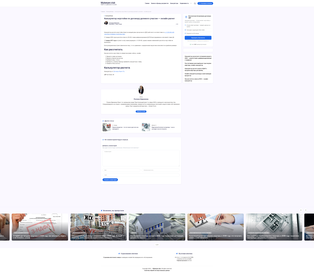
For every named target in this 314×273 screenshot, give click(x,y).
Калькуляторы (109, 11)
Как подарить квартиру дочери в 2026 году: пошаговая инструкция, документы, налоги (98, 237)
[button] (195, 3)
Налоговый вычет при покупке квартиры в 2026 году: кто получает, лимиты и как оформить (156, 237)
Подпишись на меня (141, 111)
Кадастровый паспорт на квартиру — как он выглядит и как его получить (163, 128)
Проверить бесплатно (198, 38)
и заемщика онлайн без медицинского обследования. (128, 257)
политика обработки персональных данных (157, 270)
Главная (103, 11)
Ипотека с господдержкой (184, 257)
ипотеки (184, 260)
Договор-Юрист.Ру (119, 71)
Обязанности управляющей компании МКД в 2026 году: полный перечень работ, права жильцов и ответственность (38, 237)
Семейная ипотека (184, 259)
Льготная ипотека (185, 254)
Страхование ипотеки (129, 254)
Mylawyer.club (108, 2)
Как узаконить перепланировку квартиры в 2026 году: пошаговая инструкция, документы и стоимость (214, 237)
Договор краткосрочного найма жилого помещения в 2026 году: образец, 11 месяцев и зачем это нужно (272, 237)
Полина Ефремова (114, 23)
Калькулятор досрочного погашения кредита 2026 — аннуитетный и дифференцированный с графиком (198, 58)
